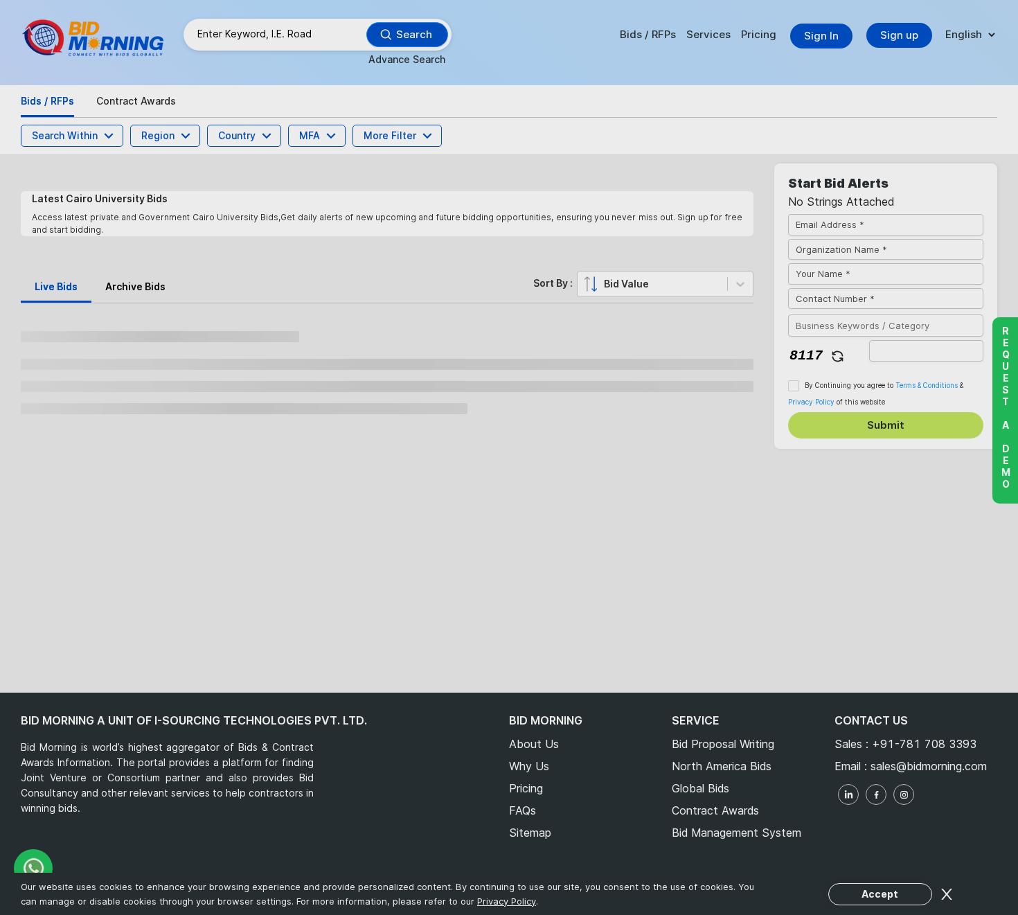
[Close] (689, 104)
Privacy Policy (518, 381)
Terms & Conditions (456, 381)
